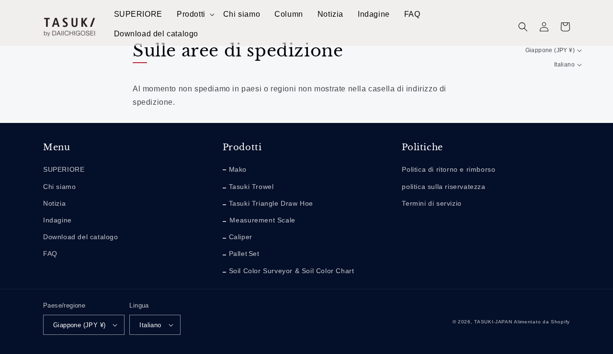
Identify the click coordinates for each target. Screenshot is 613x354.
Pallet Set (244, 253)
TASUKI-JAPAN (493, 321)
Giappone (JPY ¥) (550, 50)
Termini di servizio (431, 203)
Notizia (54, 203)
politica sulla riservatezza (443, 186)
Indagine (57, 220)
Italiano (564, 64)
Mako (238, 169)
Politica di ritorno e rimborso (448, 169)
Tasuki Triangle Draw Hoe (271, 203)
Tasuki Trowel (251, 186)
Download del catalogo (80, 237)
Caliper (240, 237)
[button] (195, 14)
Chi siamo (59, 186)
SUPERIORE (63, 169)
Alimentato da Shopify (542, 321)
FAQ (50, 253)
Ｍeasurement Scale (262, 220)
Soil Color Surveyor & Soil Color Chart (291, 271)
